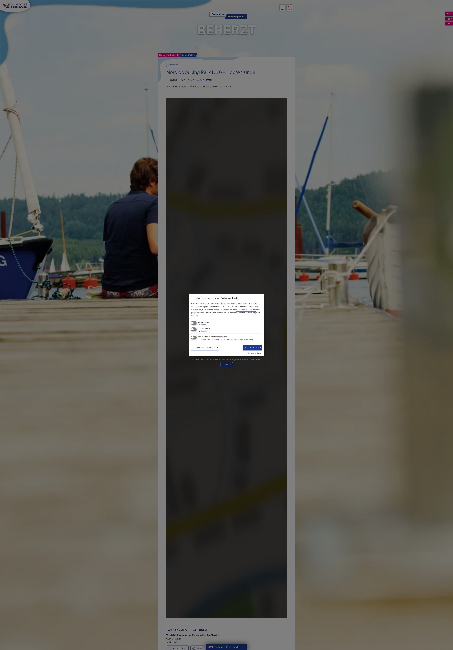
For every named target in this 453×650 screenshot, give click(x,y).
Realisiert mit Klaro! (254, 353)
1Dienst (202, 325)
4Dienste (202, 331)
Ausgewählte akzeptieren (205, 347)
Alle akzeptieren (253, 347)
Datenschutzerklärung (245, 313)
